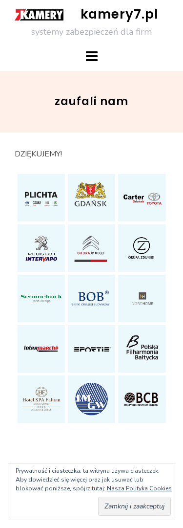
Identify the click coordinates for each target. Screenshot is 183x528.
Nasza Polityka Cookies (139, 488)
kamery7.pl (120, 14)
